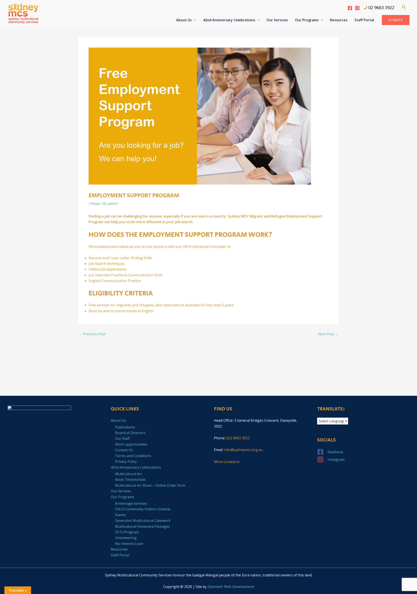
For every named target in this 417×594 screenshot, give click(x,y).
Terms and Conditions (133, 455)
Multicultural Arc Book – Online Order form (150, 485)
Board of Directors (130, 432)
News (95, 203)
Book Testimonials (130, 479)
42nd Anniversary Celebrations (229, 20)
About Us (184, 20)
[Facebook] (350, 8)
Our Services (277, 20)
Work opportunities (131, 444)
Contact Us (124, 450)
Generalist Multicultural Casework (142, 520)
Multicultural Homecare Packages (142, 526)
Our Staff (122, 438)
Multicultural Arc (128, 473)
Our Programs (307, 20)
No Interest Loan (129, 543)
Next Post (328, 334)
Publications (125, 427)
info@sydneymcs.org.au (243, 449)
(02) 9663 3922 (238, 438)
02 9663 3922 (381, 7)
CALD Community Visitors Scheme (142, 509)
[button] (404, 7)
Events (120, 515)
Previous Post (92, 334)
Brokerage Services (131, 503)
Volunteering (126, 537)
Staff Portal (364, 20)
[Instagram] (357, 8)
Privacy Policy (126, 461)
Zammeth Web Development (230, 586)
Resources (339, 20)
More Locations (227, 461)
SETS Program (127, 532)
